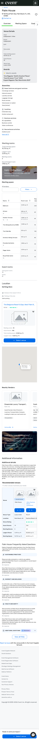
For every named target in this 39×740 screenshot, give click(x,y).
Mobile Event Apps (7, 663)
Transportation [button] (8, 418)
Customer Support (7, 681)
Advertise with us (7, 697)
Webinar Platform (7, 672)
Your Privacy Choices (8, 684)
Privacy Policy (6, 689)
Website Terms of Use (8, 694)
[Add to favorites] (36, 14)
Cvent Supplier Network (8, 650)
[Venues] (35, 3)
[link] (16, 397)
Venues (6, 7)
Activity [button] (36, 418)
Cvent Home (5, 676)
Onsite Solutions (6, 653)
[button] (16, 189)
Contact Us (5, 679)
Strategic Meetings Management (11, 666)
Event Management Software (10, 658)
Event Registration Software (10, 660)
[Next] (37, 24)
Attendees (5, 186)
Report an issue (5, 643)
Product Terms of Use (8, 691)
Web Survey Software (8, 669)
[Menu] (2, 3)
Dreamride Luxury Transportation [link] (15, 404)
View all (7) (5, 135)
